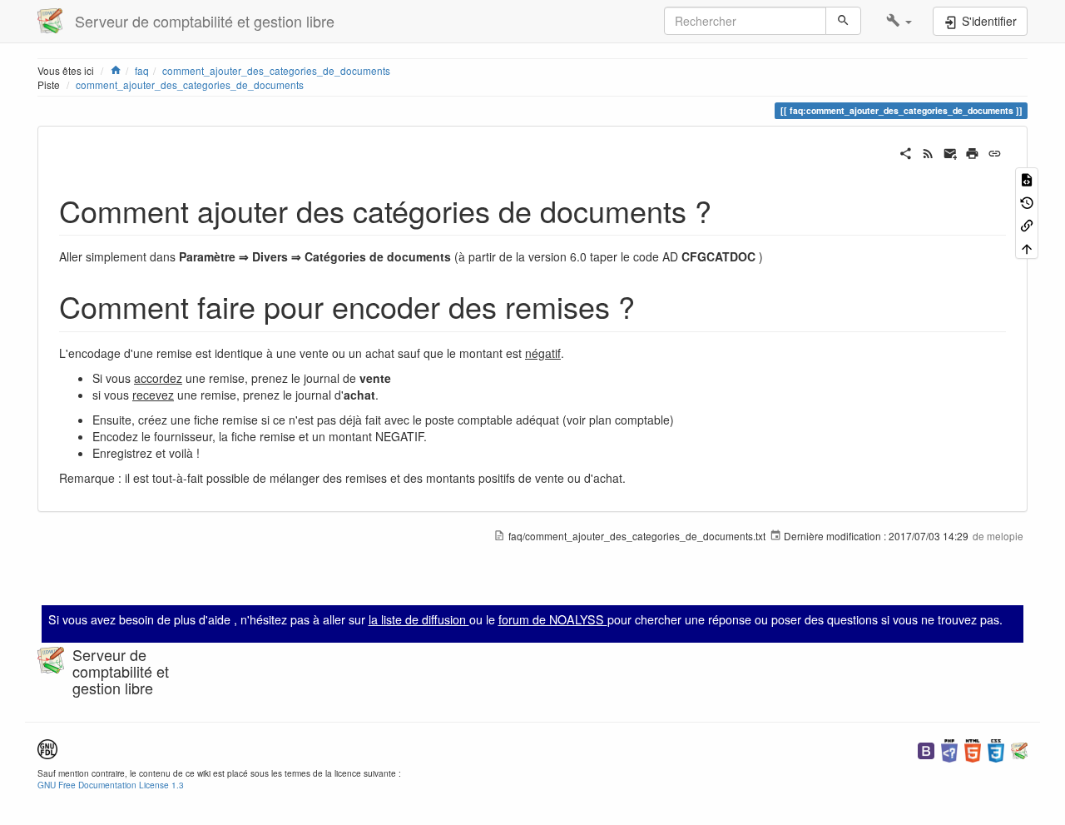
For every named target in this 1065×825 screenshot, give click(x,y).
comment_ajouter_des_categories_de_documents (190, 84)
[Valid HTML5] (972, 749)
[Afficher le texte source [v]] (1027, 178)
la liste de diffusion (419, 619)
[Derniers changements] (928, 151)
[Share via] (906, 151)
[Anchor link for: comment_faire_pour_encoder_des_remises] (650, 306)
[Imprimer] (972, 151)
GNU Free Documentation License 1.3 (110, 784)
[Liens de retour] (1027, 224)
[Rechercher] (843, 21)
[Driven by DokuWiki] (1019, 749)
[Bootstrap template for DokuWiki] (926, 749)
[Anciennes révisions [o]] (1027, 201)
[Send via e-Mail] (951, 151)
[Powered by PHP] (949, 749)
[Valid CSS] (996, 749)
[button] (899, 21)
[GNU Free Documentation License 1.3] (47, 747)
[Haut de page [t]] (1027, 246)
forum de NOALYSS (552, 619)
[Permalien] (995, 151)
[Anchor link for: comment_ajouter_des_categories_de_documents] (726, 210)
